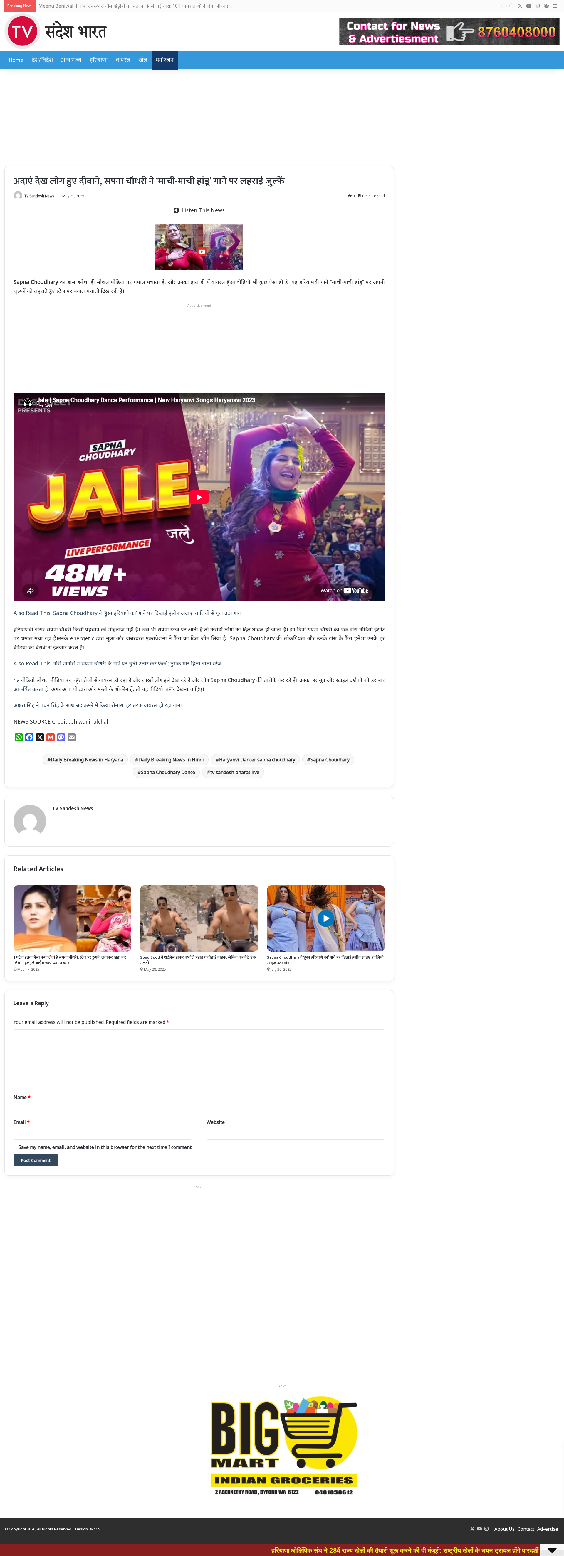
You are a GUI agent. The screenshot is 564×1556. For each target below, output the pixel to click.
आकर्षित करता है (31, 688)
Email (22, 1122)
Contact (526, 1529)
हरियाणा (99, 60)
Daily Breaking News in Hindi (171, 759)
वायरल (123, 60)
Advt (282, 1386)
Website (216, 1122)
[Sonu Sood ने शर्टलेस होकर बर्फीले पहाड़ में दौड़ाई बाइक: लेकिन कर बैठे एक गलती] (199, 918)
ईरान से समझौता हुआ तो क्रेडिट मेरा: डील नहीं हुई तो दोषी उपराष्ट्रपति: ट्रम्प (101, 6)
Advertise (547, 1529)
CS (98, 1529)
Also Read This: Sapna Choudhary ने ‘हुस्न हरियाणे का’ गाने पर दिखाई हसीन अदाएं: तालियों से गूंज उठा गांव (127, 612)
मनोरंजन (165, 60)
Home (16, 60)
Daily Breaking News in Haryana (87, 759)
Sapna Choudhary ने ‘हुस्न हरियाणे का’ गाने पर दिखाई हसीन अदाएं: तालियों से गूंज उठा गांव (325, 960)
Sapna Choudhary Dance (168, 772)
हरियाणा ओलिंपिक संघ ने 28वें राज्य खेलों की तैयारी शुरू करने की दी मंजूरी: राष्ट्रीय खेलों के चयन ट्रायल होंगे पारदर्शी (309, 1550)
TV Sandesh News (39, 195)
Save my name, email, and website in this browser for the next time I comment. (105, 1147)
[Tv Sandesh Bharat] (55, 31)
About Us (504, 1529)
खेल (143, 60)
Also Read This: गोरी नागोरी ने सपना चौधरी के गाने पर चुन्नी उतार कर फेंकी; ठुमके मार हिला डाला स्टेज (117, 663)
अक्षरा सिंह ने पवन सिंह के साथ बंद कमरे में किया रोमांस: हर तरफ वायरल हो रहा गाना (98, 705)
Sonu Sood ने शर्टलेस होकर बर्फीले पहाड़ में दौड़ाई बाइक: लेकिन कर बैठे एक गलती (198, 960)
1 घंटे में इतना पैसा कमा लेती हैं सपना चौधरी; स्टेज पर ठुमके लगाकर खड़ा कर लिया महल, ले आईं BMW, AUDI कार (70, 960)
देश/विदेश (42, 60)
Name (22, 1097)
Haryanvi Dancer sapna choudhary (257, 759)
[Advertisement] (282, 116)
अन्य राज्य (71, 60)
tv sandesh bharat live (234, 772)
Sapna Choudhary (330, 759)
